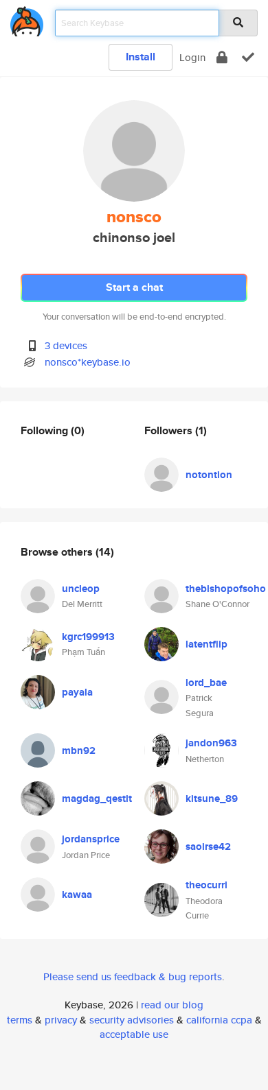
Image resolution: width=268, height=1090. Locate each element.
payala (77, 692)
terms (19, 1019)
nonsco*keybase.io (88, 362)
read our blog (172, 1004)
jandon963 (211, 742)
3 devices (66, 345)
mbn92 (79, 750)
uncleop (81, 588)
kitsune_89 (212, 798)
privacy (61, 1019)
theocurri (206, 884)
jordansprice (91, 838)
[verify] (248, 57)
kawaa (77, 894)
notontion (209, 474)
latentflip (206, 644)
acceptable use (134, 1034)
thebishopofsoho (226, 588)
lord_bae (206, 682)
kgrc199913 (88, 636)
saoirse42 (208, 846)
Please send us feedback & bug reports (132, 976)
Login (192, 57)
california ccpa (219, 1019)
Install (140, 56)
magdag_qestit (97, 798)
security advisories (131, 1019)
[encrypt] (221, 57)
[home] (26, 19)
